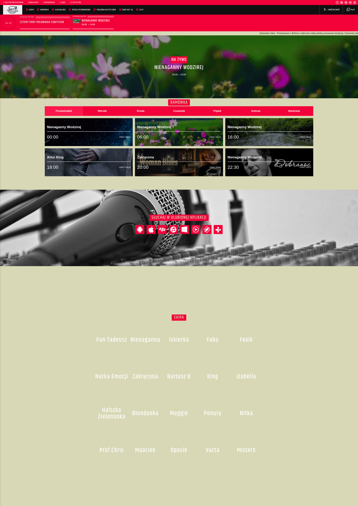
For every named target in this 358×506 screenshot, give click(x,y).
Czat (141, 9)
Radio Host (34, 2)
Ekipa (31, 9)
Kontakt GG (127, 9)
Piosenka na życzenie (106, 9)
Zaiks (63, 2)
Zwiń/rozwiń (333, 9)
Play (352, 9)
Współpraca (49, 2)
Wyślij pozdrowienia (81, 9)
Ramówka (44, 9)
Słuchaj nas (60, 9)
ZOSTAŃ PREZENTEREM (14, 2)
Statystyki (76, 2)
